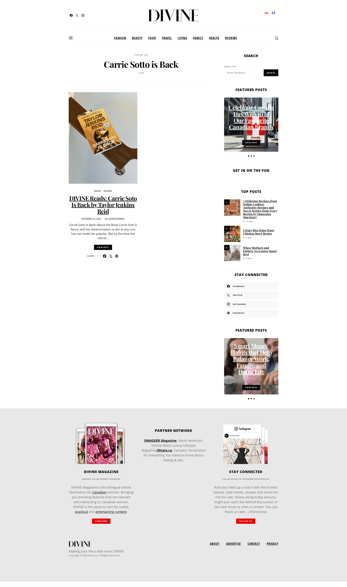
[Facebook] (71, 15)
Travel (167, 38)
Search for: (230, 66)
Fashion (120, 38)
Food (152, 38)
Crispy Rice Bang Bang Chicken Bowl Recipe (258, 231)
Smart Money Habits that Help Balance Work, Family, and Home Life (251, 358)
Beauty (137, 38)
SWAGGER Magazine (160, 440)
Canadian (99, 492)
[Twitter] (77, 15)
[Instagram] (82, 15)
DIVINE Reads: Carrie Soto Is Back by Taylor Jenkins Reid (103, 204)
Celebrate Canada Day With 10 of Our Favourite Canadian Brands (251, 117)
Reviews (231, 38)
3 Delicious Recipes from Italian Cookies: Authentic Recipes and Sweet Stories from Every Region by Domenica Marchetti (260, 209)
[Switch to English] (266, 12)
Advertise (233, 543)
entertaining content (111, 512)
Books (97, 190)
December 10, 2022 (91, 218)
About (214, 543)
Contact (254, 543)
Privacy (272, 543)
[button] (248, 156)
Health (214, 38)
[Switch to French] (273, 12)
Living (182, 38)
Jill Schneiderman (114, 218)
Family (198, 38)
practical (81, 512)
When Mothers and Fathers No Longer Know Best (260, 251)
